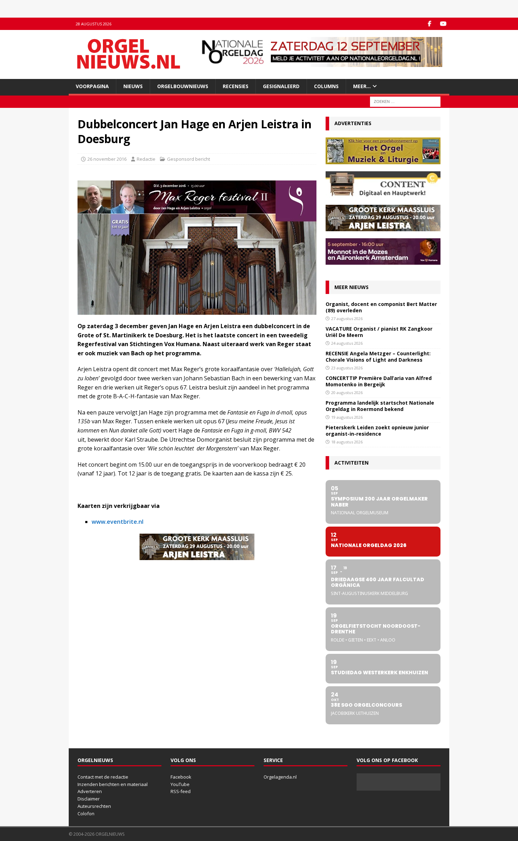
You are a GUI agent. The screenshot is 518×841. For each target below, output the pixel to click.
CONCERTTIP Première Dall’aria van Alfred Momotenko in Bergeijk (379, 381)
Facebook (181, 777)
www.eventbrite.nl (117, 522)
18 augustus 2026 (347, 441)
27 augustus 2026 (347, 318)
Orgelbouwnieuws (182, 86)
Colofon (86, 813)
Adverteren (90, 791)
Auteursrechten (94, 806)
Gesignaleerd (281, 86)
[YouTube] (443, 24)
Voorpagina (92, 86)
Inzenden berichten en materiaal (113, 784)
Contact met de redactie (103, 777)
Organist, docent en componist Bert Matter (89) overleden (381, 307)
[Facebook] (429, 24)
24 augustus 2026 (347, 343)
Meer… (362, 86)
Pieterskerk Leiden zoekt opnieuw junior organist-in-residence (377, 430)
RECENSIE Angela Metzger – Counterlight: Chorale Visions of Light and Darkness (378, 356)
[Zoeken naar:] (405, 101)
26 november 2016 (107, 159)
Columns (326, 86)
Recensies (235, 86)
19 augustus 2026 (347, 417)
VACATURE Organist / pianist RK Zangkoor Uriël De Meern (379, 331)
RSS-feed (181, 791)
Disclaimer (89, 799)
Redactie (146, 159)
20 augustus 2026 (347, 392)
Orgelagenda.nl (280, 777)
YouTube (180, 784)
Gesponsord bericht (188, 159)
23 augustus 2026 (347, 367)
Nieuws (133, 86)
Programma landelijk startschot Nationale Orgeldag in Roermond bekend (380, 405)
